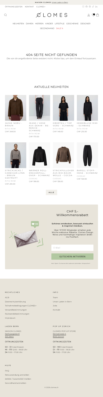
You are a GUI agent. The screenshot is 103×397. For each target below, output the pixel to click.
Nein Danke (66, 234)
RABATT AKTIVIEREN (66, 212)
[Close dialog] (92, 175)
